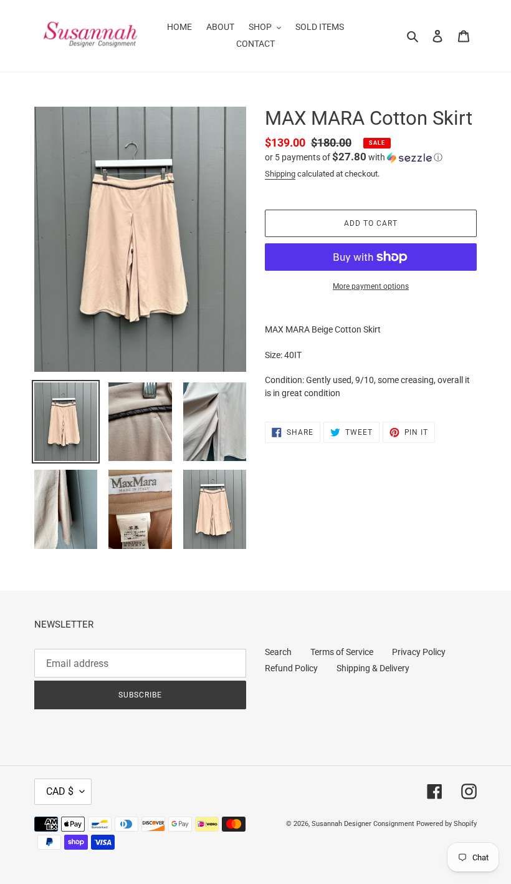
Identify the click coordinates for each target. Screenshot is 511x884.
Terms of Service (341, 652)
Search (278, 652)
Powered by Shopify (446, 824)
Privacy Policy (419, 652)
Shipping (280, 173)
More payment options (371, 286)
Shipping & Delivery (373, 668)
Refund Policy (291, 668)
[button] (353, 157)
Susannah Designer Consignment (363, 824)
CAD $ (60, 791)
